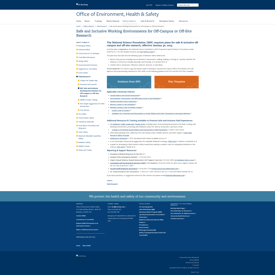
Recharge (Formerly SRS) (147, 230)
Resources (183, 21)
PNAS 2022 (173, 141)
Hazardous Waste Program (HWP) (150, 212)
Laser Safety (83, 132)
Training (98, 21)
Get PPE (149, 5)
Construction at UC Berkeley (88, 53)
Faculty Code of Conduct (121, 110)
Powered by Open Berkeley (189, 257)
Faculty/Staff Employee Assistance (124, 169)
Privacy (196, 265)
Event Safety (83, 73)
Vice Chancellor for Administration (183, 213)
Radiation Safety (84, 142)
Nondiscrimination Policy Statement (124, 101)
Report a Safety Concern (165, 5)
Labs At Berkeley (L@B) (147, 209)
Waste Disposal (113, 21)
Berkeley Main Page (178, 208)
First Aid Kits (84, 110)
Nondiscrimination (192, 263)
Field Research (102, 26)
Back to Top (195, 272)
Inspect (142, 222)
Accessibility (194, 260)
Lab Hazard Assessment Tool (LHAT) (152, 215)
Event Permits (144, 227)
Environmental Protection (87, 65)
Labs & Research (148, 21)
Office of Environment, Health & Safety (117, 14)
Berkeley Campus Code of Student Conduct (126, 107)
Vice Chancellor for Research (181, 211)
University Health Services (180, 216)
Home (78, 21)
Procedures (143, 225)
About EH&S (87, 246)
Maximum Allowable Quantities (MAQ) (89, 137)
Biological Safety (84, 46)
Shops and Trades (85, 150)
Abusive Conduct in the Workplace (123, 104)
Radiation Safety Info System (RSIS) (151, 220)
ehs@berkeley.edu (119, 207)
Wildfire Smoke (83, 146)
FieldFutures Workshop (119, 138)
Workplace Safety (167, 21)
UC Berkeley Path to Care (185, 160)
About (87, 21)
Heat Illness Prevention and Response (88, 126)
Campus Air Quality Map (89, 80)
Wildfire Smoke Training (88, 100)
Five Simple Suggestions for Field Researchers (92, 105)
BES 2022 (121, 147)
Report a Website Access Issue (87, 230)
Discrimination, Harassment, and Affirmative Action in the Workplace (136, 98)
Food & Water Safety (86, 118)
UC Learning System (146, 207)
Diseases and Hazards (88, 84)
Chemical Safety (84, 49)
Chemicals (143, 217)
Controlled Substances (86, 57)
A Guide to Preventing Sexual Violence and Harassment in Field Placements (140, 130)
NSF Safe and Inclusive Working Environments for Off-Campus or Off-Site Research (91, 92)
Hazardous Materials (86, 122)
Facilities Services (177, 218)
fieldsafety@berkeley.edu (175, 175)
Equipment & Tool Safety (87, 69)
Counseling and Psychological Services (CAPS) (128, 163)
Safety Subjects (129, 21)
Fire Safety (82, 114)
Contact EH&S (81, 216)
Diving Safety (83, 61)
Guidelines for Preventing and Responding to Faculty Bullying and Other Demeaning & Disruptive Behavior (151, 113)
